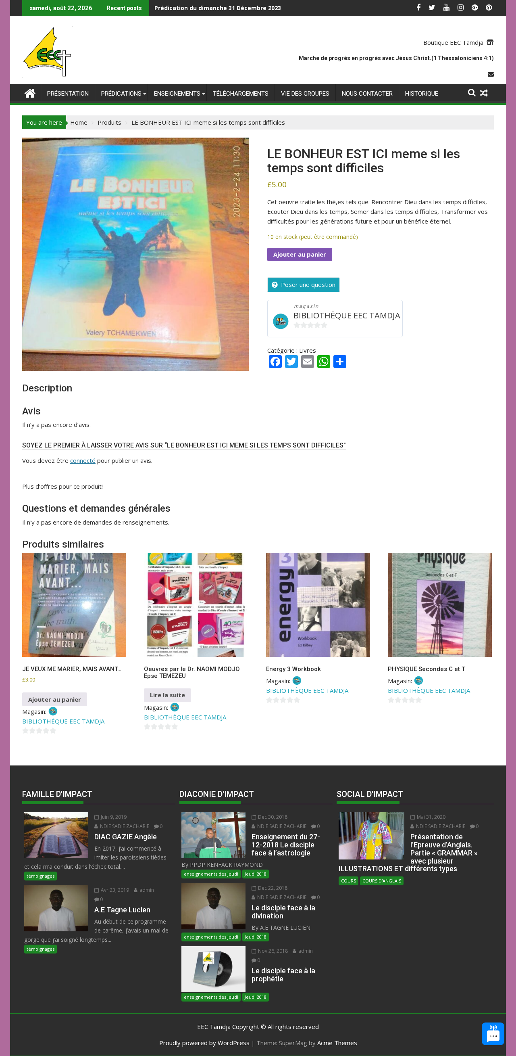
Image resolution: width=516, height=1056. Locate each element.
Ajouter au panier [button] (54, 699)
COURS (348, 881)
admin (146, 890)
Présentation (68, 93)
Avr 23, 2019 (114, 890)
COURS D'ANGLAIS (381, 881)
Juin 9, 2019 (113, 816)
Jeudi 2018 (255, 874)
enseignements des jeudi (211, 874)
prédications (121, 93)
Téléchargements (240, 93)
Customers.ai (425, 1012)
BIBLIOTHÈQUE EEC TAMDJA (346, 315)
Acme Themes (337, 1043)
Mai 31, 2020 (430, 816)
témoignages (40, 876)
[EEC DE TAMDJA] (30, 92)
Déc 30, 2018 (272, 816)
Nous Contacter (367, 93)
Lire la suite (167, 695)
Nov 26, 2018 (272, 950)
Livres (307, 350)
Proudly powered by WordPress (204, 1043)
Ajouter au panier (299, 254)
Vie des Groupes (305, 93)
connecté (83, 460)
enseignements (177, 93)
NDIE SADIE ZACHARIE (124, 826)
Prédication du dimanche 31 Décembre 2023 (217, 8)
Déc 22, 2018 (272, 888)
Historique (421, 93)
